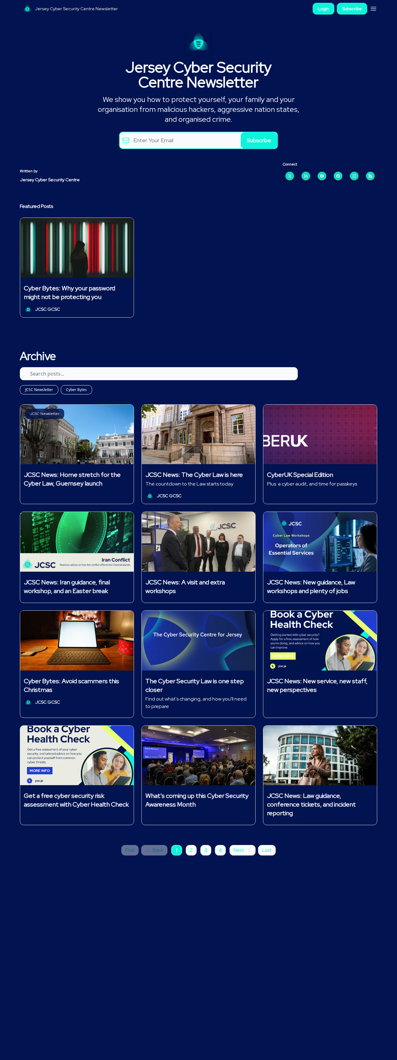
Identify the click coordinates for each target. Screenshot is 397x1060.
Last (267, 850)
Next (239, 850)
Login (323, 8)
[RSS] (370, 176)
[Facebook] (338, 176)
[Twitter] (290, 176)
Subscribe (352, 8)
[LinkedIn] (306, 176)
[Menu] (373, 7)
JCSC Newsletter (39, 389)
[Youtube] (322, 176)
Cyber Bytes (76, 389)
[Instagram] (354, 176)
